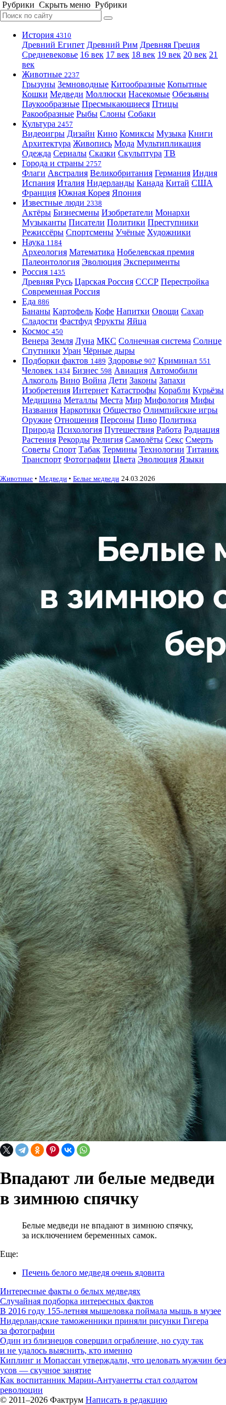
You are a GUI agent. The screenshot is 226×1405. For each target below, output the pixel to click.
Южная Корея (84, 192)
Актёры (36, 212)
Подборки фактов (64, 360)
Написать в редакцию (126, 1399)
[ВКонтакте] (68, 1150)
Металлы (81, 400)
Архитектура (46, 143)
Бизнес (92, 370)
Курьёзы (208, 390)
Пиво (147, 419)
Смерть (199, 439)
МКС (106, 340)
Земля (62, 340)
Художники (169, 232)
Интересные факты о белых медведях (70, 1291)
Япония (126, 192)
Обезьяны (190, 94)
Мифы (202, 400)
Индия (205, 173)
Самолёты (144, 439)
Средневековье (50, 54)
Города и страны (61, 163)
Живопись (92, 143)
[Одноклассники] (37, 1150)
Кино (107, 133)
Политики (126, 222)
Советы (36, 449)
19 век (169, 54)
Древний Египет (53, 44)
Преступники (173, 222)
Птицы (165, 104)
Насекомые (149, 94)
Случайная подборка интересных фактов (77, 1301)
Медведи (66, 94)
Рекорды (74, 439)
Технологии (161, 449)
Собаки (142, 113)
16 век (92, 54)
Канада (150, 183)
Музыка (171, 133)
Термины (120, 449)
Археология (44, 252)
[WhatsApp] (83, 1150)
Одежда (36, 153)
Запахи (172, 380)
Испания (38, 183)
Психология (79, 429)
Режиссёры (43, 232)
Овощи (165, 311)
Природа (38, 429)
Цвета (124, 459)
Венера (35, 340)
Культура (47, 123)
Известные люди (62, 202)
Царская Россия (104, 281)
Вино (70, 380)
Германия (172, 173)
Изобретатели (127, 212)
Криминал (184, 360)
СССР (147, 281)
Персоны (117, 419)
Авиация (131, 370)
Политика (177, 419)
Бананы (36, 311)
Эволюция (101, 262)
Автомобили (173, 370)
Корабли (174, 390)
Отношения (76, 419)
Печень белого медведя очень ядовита (93, 1272)
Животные (51, 74)
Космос (42, 331)
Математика (92, 252)
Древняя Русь (47, 281)
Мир (133, 400)
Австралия (68, 173)
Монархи (172, 212)
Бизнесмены (76, 212)
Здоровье (132, 360)
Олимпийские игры (180, 410)
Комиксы (137, 133)
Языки (191, 459)
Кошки (35, 94)
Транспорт (41, 459)
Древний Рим (112, 44)
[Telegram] (22, 1150)
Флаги (34, 173)
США (202, 183)
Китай (177, 183)
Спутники (41, 350)
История (46, 34)
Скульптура (140, 153)
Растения (39, 439)
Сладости (40, 321)
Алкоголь (40, 380)
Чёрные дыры (109, 350)
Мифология (166, 400)
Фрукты (109, 321)
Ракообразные (48, 113)
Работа (169, 429)
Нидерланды (110, 183)
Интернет (90, 390)
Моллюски (106, 94)
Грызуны (38, 84)
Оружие (37, 419)
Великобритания (121, 173)
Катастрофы (133, 390)
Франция (39, 192)
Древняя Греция (170, 44)
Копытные (187, 84)
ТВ (170, 153)
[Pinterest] (52, 1150)
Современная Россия (61, 291)
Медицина (41, 400)
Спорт (64, 449)
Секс (174, 439)
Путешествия (129, 429)
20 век (195, 54)
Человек (46, 370)
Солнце (207, 340)
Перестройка (185, 281)
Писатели (87, 222)
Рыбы (87, 113)
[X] (6, 1150)
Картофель (73, 311)
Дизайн (81, 133)
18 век (143, 54)
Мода (124, 143)
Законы (143, 380)
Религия (107, 439)
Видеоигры (43, 133)
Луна (84, 340)
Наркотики (80, 410)
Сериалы (70, 153)
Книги (200, 133)
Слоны (113, 113)
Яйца (136, 321)
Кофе (104, 311)
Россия (43, 271)
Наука (42, 242)
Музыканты (44, 222)
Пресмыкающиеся (116, 104)
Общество (122, 410)
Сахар (192, 311)
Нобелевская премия (155, 252)
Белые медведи (96, 478)
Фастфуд (76, 321)
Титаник (203, 449)
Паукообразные (51, 104)
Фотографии (87, 459)
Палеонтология (51, 262)
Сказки (102, 153)
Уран (72, 350)
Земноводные (83, 84)
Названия (40, 410)
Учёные (130, 232)
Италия (70, 183)
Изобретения (46, 390)
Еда (35, 301)
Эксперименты (151, 262)
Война (94, 380)
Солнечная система (154, 340)
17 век (117, 54)
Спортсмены (90, 232)
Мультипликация (169, 143)
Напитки (133, 311)
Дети (118, 380)
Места (111, 400)
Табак (89, 449)
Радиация (201, 429)
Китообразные (138, 84)
